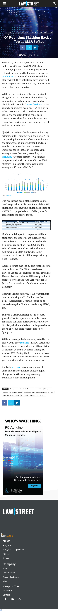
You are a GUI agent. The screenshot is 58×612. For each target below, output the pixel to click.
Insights (19, 32)
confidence (7, 76)
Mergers (47, 389)
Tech (50, 32)
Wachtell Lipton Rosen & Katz (33, 395)
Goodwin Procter (26, 389)
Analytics (9, 32)
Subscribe (7, 590)
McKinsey (7, 157)
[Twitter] (29, 47)
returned (24, 342)
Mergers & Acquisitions (35, 32)
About (5, 568)
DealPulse (23, 55)
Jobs (5, 581)
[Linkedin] (35, 47)
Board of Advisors (11, 577)
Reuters (9, 195)
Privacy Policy (9, 572)
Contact (6, 594)
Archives (7, 558)
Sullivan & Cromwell (11, 395)
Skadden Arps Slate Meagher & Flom (39, 392)
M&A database (34, 104)
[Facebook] (22, 47)
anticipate (16, 367)
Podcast (6, 553)
